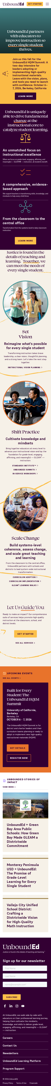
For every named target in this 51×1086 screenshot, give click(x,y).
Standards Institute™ (24, 466)
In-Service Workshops (24, 474)
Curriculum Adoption (24, 577)
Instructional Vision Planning (24, 367)
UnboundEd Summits (24, 470)
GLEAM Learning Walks (24, 585)
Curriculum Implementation (24, 581)
